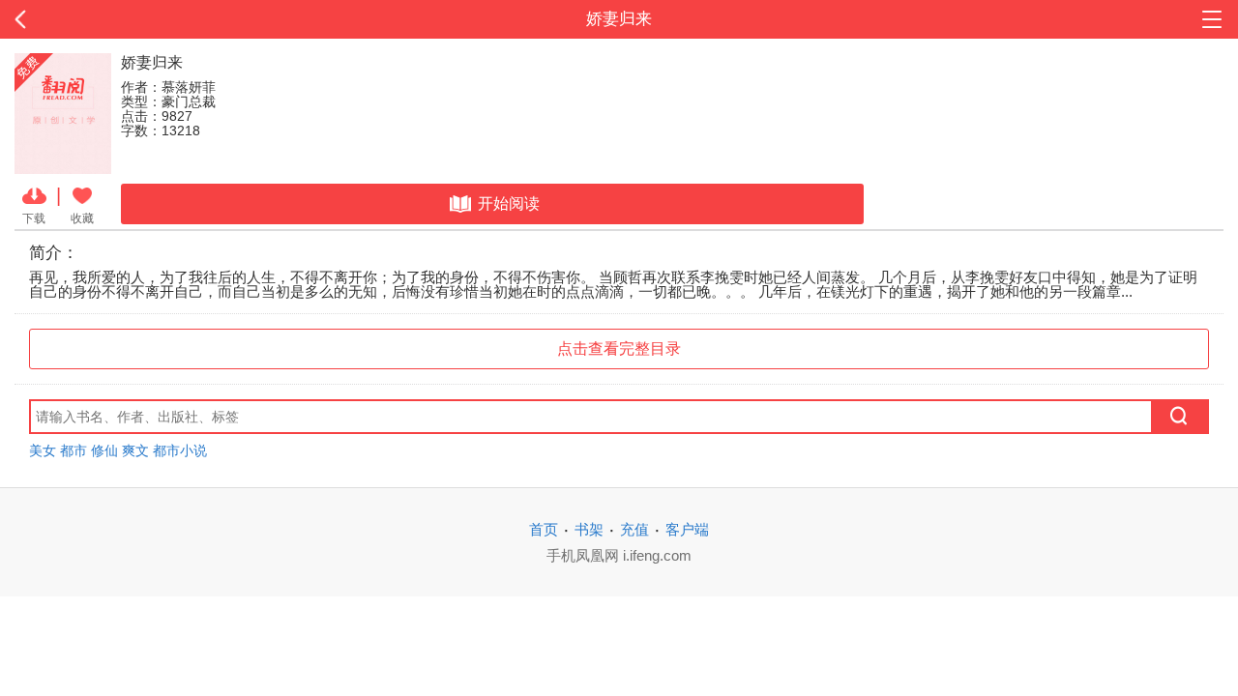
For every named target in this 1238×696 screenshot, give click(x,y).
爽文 (135, 450)
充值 (634, 529)
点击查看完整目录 (619, 348)
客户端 (687, 529)
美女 (42, 450)
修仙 (104, 450)
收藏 (82, 218)
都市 (73, 450)
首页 (543, 529)
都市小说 (180, 450)
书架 (589, 529)
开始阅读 (509, 203)
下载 (33, 218)
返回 (124, 19)
